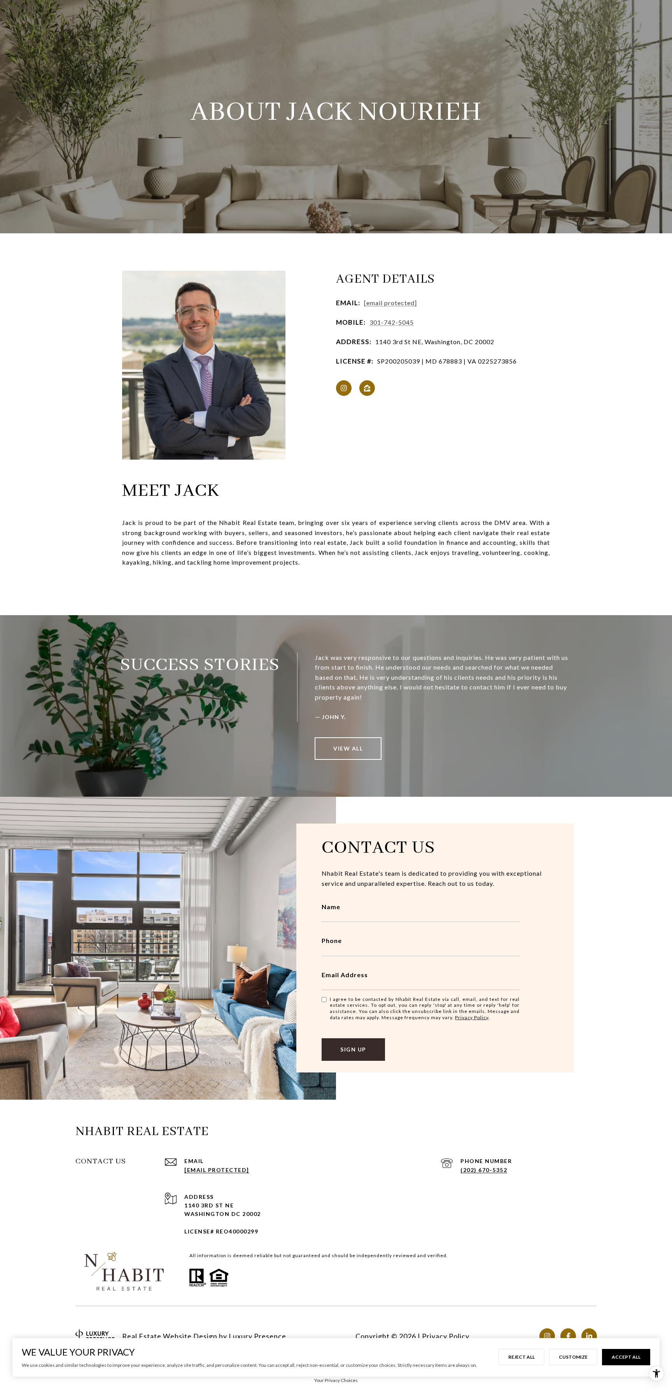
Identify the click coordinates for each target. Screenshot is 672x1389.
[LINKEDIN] (589, 1336)
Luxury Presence (257, 1336)
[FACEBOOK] (568, 1336)
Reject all (521, 1357)
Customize (573, 1357)
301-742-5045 (391, 322)
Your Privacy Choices (336, 1380)
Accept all (626, 1357)
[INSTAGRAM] (344, 388)
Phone (332, 940)
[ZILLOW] (367, 388)
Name (331, 906)
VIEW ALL (348, 748)
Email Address (345, 974)
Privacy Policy (471, 1017)
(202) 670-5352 (483, 1170)
